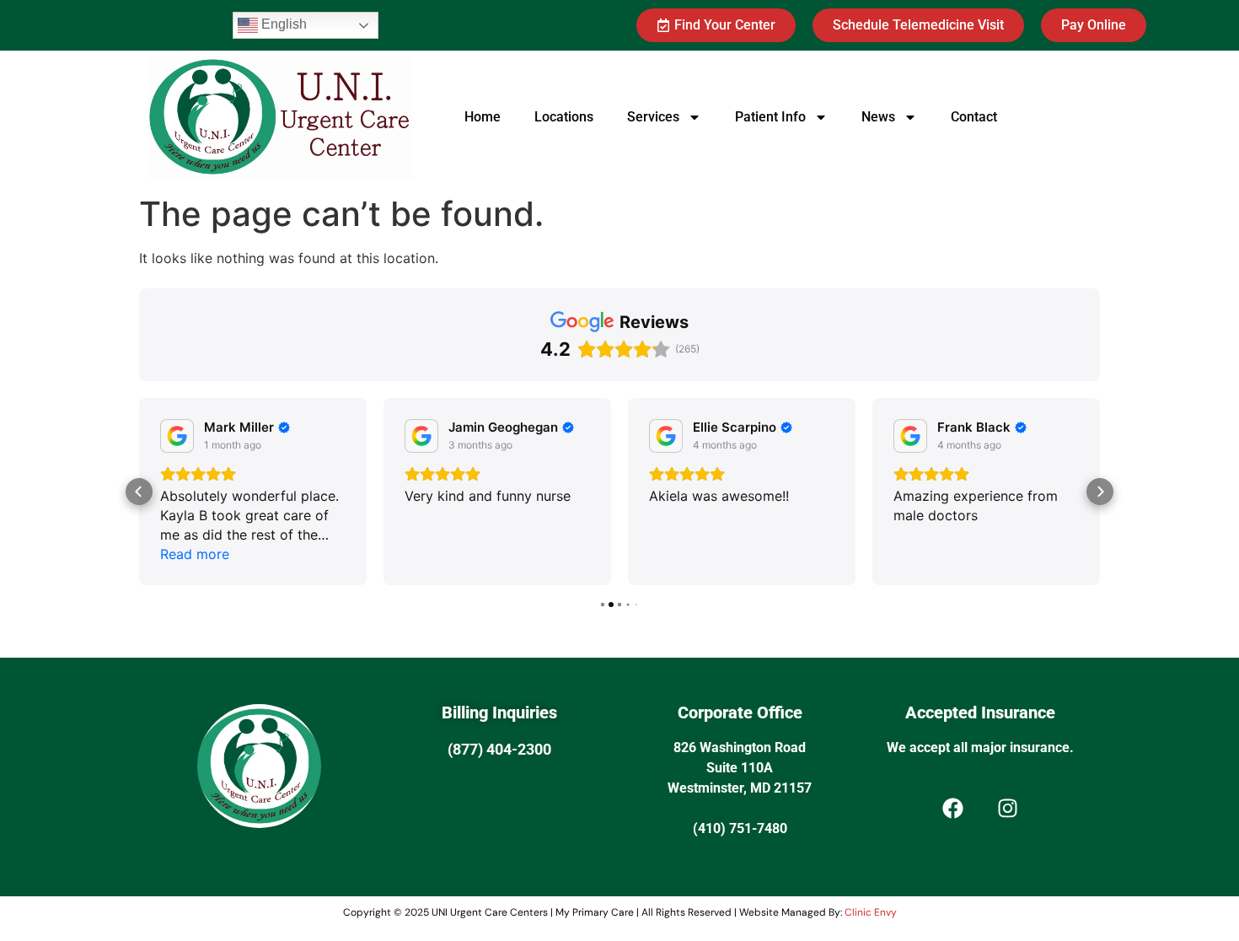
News (878, 117)
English (282, 24)
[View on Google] (177, 436)
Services (653, 117)
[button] (139, 491)
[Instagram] (1007, 809)
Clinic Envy (871, 912)
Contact (974, 117)
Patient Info (770, 117)
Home (482, 117)
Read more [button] (194, 554)
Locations (563, 117)
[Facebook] (952, 809)
